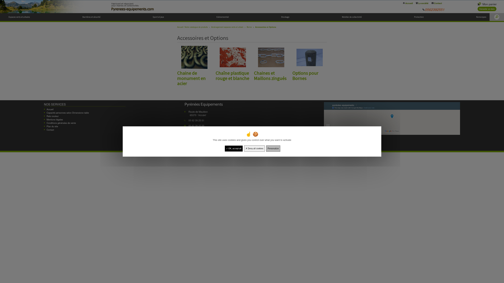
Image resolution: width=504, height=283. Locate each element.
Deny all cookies (255, 148)
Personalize (273, 148)
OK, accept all (234, 148)
